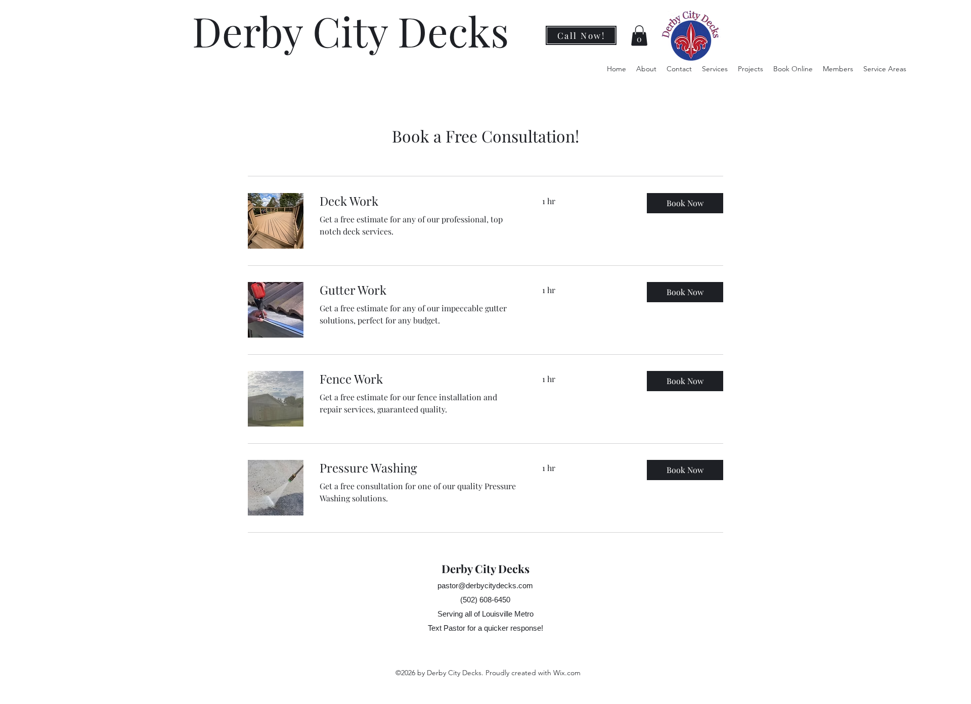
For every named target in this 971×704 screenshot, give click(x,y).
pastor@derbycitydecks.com (485, 585)
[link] (419, 201)
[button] (639, 35)
